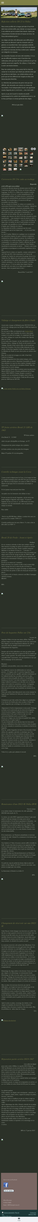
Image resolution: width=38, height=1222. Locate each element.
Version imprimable (9, 1213)
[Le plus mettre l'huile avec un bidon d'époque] (19, 404)
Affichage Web (32, 1214)
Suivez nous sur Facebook (10, 1180)
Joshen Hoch (29, 331)
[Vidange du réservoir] (19, 1035)
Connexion (33, 1213)
